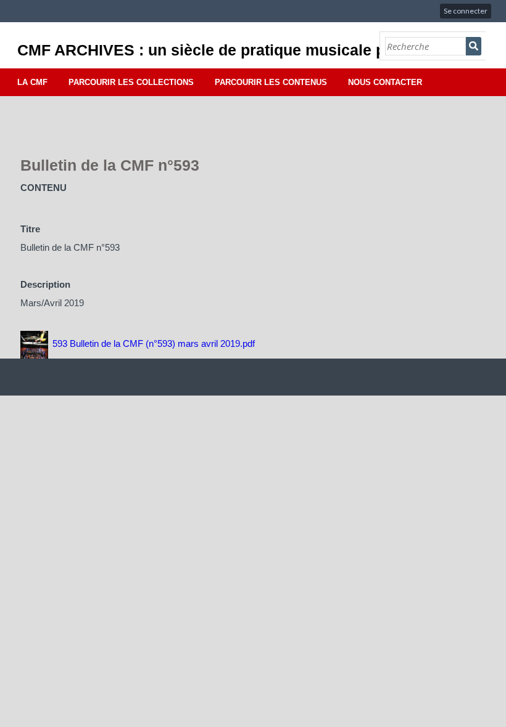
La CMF (32, 82)
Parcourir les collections (131, 82)
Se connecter (465, 10)
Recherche (473, 46)
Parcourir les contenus (271, 82)
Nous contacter (385, 82)
